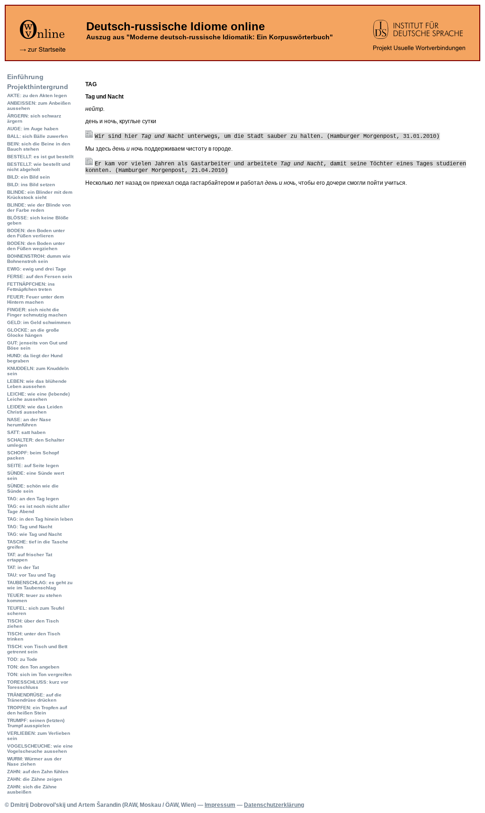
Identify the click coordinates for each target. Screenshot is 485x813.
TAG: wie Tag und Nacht (34, 534)
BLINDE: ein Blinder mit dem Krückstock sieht (39, 195)
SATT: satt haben (26, 432)
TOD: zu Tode (22, 659)
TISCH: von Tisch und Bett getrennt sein (37, 649)
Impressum (220, 805)
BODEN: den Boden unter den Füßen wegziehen (36, 246)
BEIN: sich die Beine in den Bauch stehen (38, 146)
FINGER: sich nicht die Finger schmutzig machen (37, 312)
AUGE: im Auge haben (32, 128)
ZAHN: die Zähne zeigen (34, 779)
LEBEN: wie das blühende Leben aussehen (37, 384)
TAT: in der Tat (23, 567)
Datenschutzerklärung (274, 805)
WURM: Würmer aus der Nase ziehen (34, 761)
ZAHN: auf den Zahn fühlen (37, 771)
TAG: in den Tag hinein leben (40, 519)
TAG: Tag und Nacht (29, 526)
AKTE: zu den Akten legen (37, 95)
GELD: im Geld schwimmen (39, 322)
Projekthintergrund (37, 86)
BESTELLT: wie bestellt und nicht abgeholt (38, 167)
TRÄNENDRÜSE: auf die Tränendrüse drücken (34, 697)
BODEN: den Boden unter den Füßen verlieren (36, 233)
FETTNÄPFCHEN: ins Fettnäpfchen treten (31, 286)
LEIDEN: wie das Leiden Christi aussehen (35, 409)
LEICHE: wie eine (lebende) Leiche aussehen (38, 396)
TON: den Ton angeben (33, 666)
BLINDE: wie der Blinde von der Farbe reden (39, 207)
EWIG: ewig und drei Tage (36, 268)
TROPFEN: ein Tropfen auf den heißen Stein (37, 710)
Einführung (25, 77)
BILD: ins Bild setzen (31, 184)
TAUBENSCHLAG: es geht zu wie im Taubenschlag (39, 585)
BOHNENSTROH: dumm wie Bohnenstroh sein (39, 258)
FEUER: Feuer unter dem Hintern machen (35, 299)
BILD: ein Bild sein (28, 177)
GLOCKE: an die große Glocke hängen (33, 332)
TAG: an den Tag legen (33, 498)
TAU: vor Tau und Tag (31, 575)
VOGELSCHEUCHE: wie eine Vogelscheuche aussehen (40, 748)
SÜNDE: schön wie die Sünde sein (33, 488)
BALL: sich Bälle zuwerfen (37, 136)
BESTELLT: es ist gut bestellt (40, 156)
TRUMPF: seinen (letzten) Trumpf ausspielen (35, 723)
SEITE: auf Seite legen (33, 465)
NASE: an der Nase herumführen (29, 422)
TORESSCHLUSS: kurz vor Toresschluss (37, 684)
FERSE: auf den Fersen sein (39, 276)
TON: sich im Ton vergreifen (39, 674)
